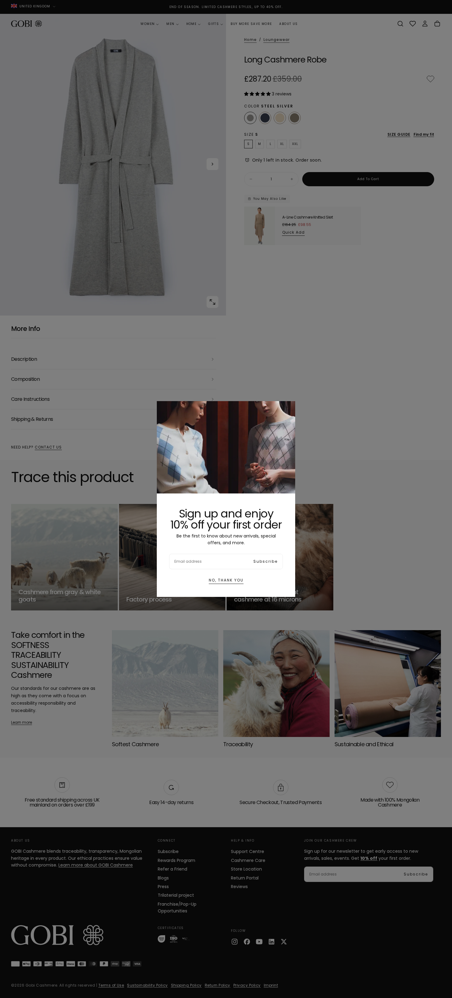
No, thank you (226, 580)
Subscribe (265, 561)
